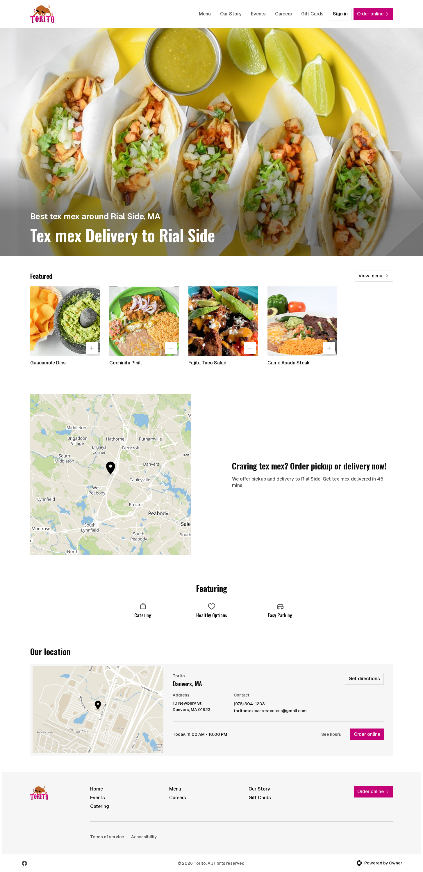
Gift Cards (312, 14)
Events (258, 14)
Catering (99, 806)
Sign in (340, 14)
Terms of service (107, 836)
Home (96, 789)
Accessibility (144, 836)
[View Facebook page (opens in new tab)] (24, 863)
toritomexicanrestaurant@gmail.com (270, 711)
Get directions (364, 679)
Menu (205, 14)
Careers (283, 14)
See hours (331, 734)
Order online (367, 734)
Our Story (231, 14)
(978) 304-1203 (249, 704)
